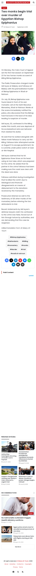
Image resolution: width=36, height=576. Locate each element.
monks (25, 245)
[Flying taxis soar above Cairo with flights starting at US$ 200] (6, 538)
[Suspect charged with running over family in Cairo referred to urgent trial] (9, 470)
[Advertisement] (18, 356)
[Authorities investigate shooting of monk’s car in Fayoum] (9, 446)
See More (18, 547)
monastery (13, 245)
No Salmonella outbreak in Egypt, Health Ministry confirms (16, 519)
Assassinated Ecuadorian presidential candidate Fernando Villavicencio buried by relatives (26, 456)
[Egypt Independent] (18, 2)
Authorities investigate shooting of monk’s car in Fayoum (8, 457)
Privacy (15, 567)
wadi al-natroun (18, 253)
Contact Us (20, 564)
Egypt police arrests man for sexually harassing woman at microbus (23, 529)
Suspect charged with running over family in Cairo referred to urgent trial (9, 479)
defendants (13, 241)
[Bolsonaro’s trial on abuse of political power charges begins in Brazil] (27, 470)
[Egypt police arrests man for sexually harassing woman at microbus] (6, 529)
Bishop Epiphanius (18, 237)
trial (24, 249)
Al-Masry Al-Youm (9, 27)
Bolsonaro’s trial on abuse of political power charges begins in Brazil (27, 479)
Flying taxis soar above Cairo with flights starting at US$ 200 (23, 538)
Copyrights (28, 564)
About (6, 564)
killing (26, 241)
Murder (14, 249)
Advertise (12, 564)
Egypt (4, 8)
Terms (21, 567)
